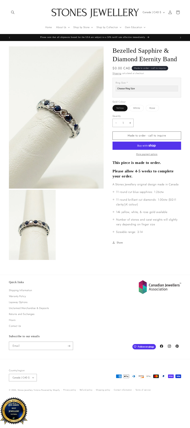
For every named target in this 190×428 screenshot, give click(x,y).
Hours (12, 320)
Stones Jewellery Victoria (29, 389)
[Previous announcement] (9, 37)
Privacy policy (69, 389)
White (138, 108)
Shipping (117, 73)
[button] (13, 12)
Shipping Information (20, 290)
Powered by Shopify (50, 389)
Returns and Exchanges (22, 314)
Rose (154, 108)
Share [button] (120, 242)
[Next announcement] (180, 37)
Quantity (117, 116)
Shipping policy (103, 389)
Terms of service (143, 389)
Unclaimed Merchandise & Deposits (29, 308)
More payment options (146, 154)
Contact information (123, 389)
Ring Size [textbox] (122, 82)
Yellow (122, 108)
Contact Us (15, 326)
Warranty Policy (17, 296)
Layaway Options (18, 302)
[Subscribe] (69, 346)
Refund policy (86, 389)
